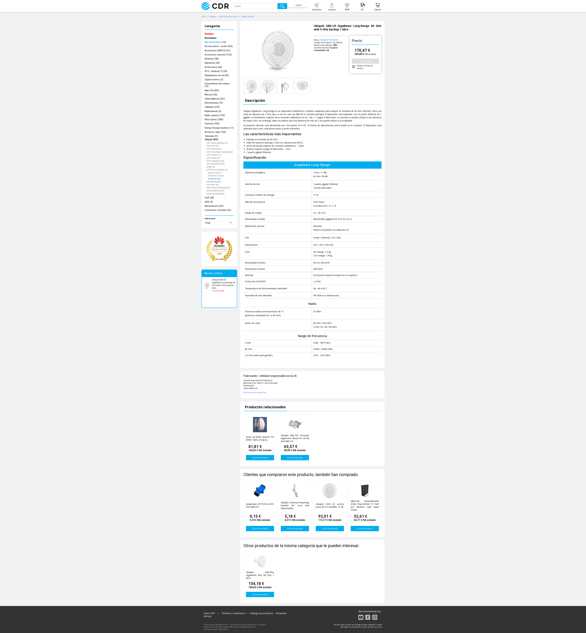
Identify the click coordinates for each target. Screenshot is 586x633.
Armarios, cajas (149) (215, 132)
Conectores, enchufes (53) (218, 210)
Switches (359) (212, 123)
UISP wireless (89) (213, 181)
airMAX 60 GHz (247, 16)
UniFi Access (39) (213, 158)
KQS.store (223, 629)
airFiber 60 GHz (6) (215, 175)
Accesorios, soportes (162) (218, 54)
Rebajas (209, 33)
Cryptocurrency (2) (214, 79)
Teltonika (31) (211, 136)
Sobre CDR (209, 613)
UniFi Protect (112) (213, 154)
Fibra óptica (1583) (214, 119)
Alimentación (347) (214, 206)
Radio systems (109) (215, 115)
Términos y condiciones (233, 613)
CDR (203, 16)
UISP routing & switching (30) (218, 187)
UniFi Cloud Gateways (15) (217, 143)
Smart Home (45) (213, 67)
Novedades (211, 38)
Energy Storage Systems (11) (219, 128)
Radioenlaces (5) (213, 111)
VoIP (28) (209, 198)
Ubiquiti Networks (329, 39)
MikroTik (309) (212, 90)
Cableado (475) (212, 107)
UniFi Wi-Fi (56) (212, 146)
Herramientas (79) (214, 103)
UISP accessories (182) (215, 190)
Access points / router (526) (219, 46)
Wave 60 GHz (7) (215, 172)
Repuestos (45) (212, 63)
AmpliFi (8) (210, 167)
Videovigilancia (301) (215, 98)
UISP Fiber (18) (212, 184)
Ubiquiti (212, 16)
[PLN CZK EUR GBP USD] (347, 7)
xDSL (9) (209, 202)
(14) (215, 42)
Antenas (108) (212, 59)
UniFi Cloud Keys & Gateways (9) (219, 152)
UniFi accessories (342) (215, 163)
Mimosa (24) (211, 94)
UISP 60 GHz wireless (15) (217, 169)
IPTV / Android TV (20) (216, 71)
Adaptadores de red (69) (217, 75)
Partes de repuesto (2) (215, 193)
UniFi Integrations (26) (215, 161)
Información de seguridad (254, 392)
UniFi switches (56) (213, 149)
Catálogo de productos (261, 613)
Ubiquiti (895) (211, 139)
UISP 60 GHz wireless (228, 16)
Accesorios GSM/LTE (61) (217, 50)
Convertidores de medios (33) (217, 85)
